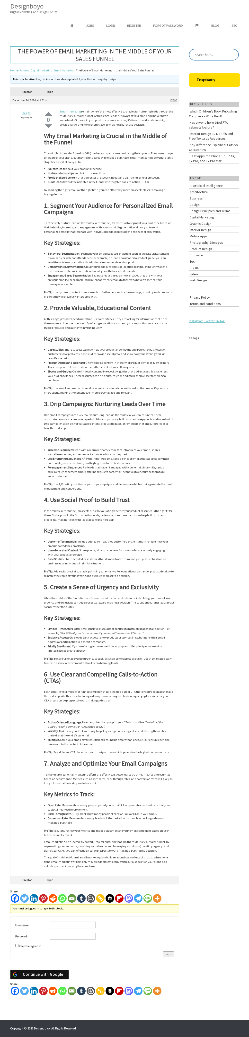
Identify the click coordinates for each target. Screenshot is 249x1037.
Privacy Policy (200, 297)
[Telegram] (138, 898)
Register (134, 25)
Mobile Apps (199, 236)
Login (110, 25)
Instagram (196, 321)
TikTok (220, 321)
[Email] (72, 898)
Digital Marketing (41, 70)
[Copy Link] (100, 898)
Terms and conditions (205, 304)
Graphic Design (201, 223)
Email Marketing (64, 70)
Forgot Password (168, 25)
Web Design (198, 280)
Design (195, 204)
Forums (24, 70)
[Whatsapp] (62, 898)
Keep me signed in (30, 946)
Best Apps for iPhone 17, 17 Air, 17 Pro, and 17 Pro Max (212, 158)
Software (196, 255)
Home (14, 70)
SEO (234, 25)
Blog (215, 25)
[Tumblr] (81, 898)
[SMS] (147, 898)
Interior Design (200, 230)
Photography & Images (206, 242)
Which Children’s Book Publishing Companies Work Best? (213, 113)
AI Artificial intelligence (206, 185)
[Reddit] (53, 898)
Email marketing (70, 111)
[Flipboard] (119, 898)
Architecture (199, 192)
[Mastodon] (128, 898)
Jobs (90, 25)
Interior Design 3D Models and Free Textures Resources (211, 136)
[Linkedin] (34, 898)
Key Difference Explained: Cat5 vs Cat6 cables (213, 147)
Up (48, 114)
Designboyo (33, 8)
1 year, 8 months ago (91, 79)
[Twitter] (24, 898)
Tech (193, 261)
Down (48, 126)
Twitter (209, 321)
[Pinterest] (43, 898)
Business (196, 198)
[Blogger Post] (91, 898)
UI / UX (194, 268)
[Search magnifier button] (233, 54)
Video (194, 274)
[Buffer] (110, 898)
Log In (168, 954)
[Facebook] (15, 898)
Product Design (201, 249)
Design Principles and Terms (210, 211)
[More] (157, 898)
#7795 (173, 100)
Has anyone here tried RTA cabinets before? (208, 125)
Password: (21, 936)
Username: (22, 925)
